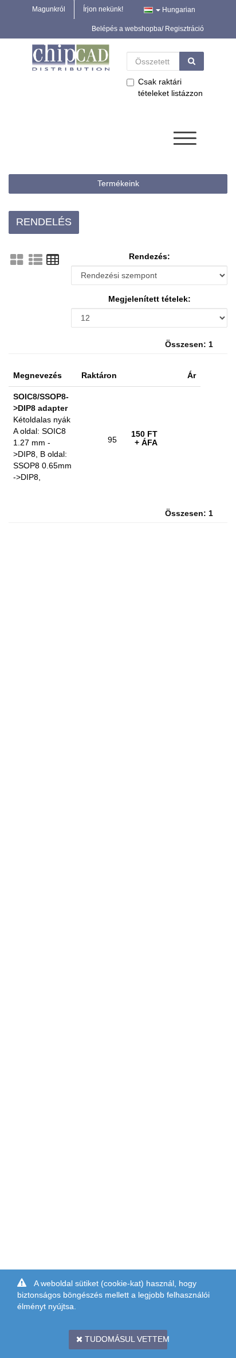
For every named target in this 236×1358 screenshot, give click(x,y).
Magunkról (48, 9)
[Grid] (17, 259)
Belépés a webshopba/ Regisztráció (148, 29)
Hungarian (177, 10)
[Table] (52, 260)
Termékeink (118, 183)
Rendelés (44, 222)
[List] (35, 259)
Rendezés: (149, 256)
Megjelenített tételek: (149, 298)
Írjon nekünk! (103, 9)
